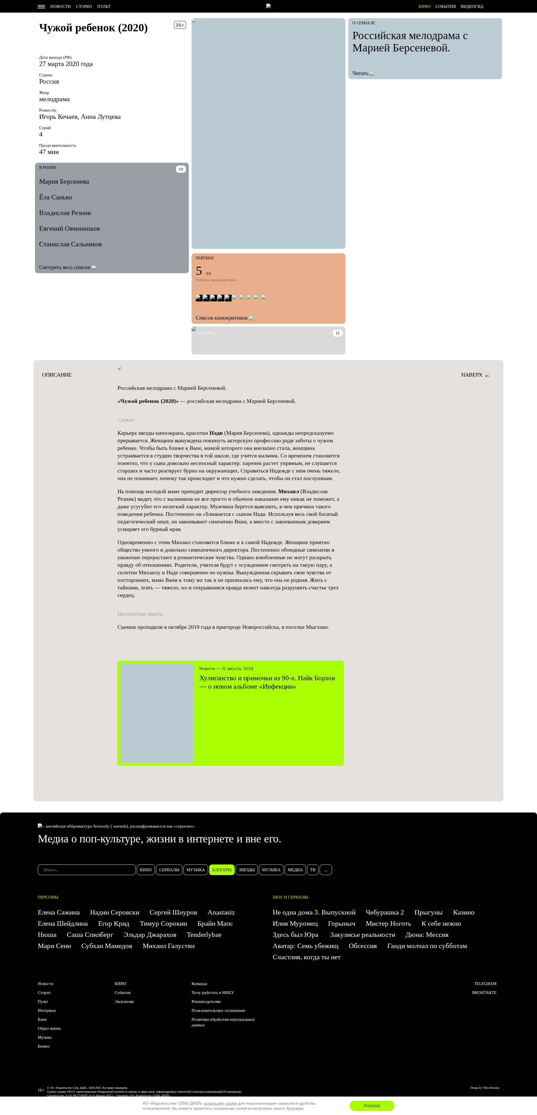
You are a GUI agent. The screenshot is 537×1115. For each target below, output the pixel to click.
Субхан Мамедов (106, 945)
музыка (196, 870)
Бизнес (44, 1046)
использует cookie (220, 1103)
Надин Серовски (114, 912)
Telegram (485, 983)
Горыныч (341, 923)
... (326, 870)
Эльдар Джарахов (150, 934)
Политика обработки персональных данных (223, 1022)
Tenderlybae (204, 934)
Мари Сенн (54, 945)
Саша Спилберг (90, 934)
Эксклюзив (124, 1001)
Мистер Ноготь (388, 923)
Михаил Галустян (169, 945)
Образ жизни (49, 1028)
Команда (199, 983)
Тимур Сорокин (163, 923)
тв (312, 870)
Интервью (47, 1010)
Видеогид (472, 6)
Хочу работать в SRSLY (213, 992)
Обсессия (363, 945)
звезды (247, 870)
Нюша (47, 934)
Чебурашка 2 (385, 912)
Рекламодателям (206, 1001)
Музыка (45, 1037)
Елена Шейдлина (63, 923)
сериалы (169, 870)
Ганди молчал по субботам (427, 945)
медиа (295, 870)
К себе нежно (441, 923)
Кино (42, 1019)
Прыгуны (428, 912)
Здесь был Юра (296, 934)
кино (146, 870)
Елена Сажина (59, 912)
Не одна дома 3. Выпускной (314, 912)
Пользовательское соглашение (218, 1010)
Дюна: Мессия (427, 934)
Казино (464, 912)
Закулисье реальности (362, 934)
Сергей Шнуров (173, 912)
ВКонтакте (484, 992)
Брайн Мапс (215, 923)
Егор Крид (113, 923)
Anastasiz (221, 912)
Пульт (103, 6)
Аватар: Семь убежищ (305, 945)
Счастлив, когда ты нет (307, 957)
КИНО (425, 6)
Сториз (84, 6)
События (445, 6)
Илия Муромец (295, 923)
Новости (60, 6)
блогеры (222, 870)
